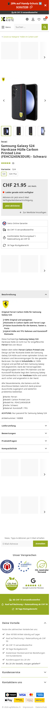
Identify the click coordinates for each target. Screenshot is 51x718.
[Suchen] (45, 27)
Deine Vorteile (11, 623)
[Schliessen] (45, 5)
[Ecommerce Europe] (24, 566)
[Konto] (33, 19)
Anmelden (40, 543)
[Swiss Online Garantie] (7, 566)
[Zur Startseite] (7, 19)
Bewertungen (9, 433)
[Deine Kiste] (45, 19)
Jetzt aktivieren (12, 205)
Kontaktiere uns (12, 682)
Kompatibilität (9, 448)
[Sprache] (27, 19)
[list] (24, 57)
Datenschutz (41, 707)
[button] (6, 27)
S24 (3, 174)
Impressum (28, 707)
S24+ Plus (13, 174)
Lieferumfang (9, 425)
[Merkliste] (39, 19)
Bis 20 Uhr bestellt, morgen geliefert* (23, 663)
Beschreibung (9, 294)
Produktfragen (9, 440)
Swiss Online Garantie (17, 223)
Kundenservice (11, 672)
